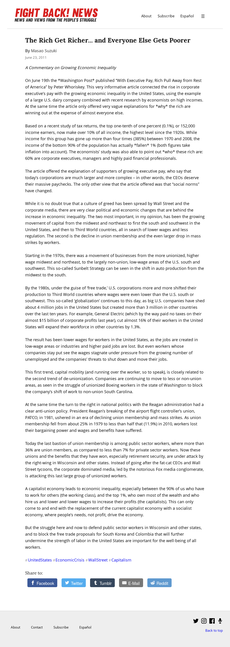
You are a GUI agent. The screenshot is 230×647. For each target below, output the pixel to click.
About (146, 15)
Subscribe (166, 15)
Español (187, 15)
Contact (37, 627)
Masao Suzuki (44, 50)
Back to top (214, 630)
